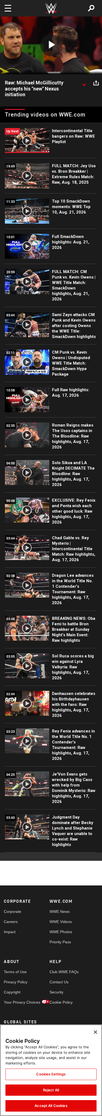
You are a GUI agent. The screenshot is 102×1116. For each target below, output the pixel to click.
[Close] (95, 1032)
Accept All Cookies (51, 1105)
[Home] (51, 8)
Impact (10, 932)
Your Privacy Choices (15, 1002)
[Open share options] (96, 83)
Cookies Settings (51, 1074)
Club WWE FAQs (61, 972)
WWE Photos (61, 932)
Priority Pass (60, 942)
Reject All (51, 1090)
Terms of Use (15, 972)
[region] (51, 1070)
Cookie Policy (61, 1002)
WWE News (60, 911)
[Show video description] (84, 83)
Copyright (12, 992)
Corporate (12, 911)
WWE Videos (61, 921)
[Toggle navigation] (8, 8)
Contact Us (59, 982)
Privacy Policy (15, 982)
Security (56, 992)
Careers (11, 921)
